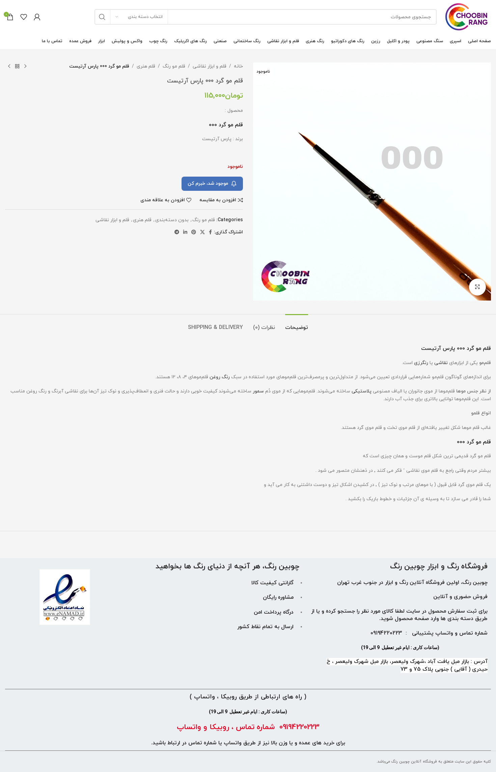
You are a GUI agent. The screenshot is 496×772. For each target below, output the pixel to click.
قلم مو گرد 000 (474, 442)
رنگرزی (421, 363)
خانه (238, 66)
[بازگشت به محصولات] (17, 66)
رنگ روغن (220, 377)
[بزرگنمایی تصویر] (477, 287)
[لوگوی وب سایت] (467, 16)
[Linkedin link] (185, 232)
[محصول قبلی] (25, 66)
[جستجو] (102, 17)
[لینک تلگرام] (176, 232)
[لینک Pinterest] (193, 232)
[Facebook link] (210, 232)
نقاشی (441, 363)
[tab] (296, 324)
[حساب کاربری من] (37, 17)
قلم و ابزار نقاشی (209, 66)
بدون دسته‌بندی (172, 220)
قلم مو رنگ (174, 66)
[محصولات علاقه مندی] (23, 17)
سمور (258, 391)
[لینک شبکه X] (202, 232)
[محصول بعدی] (9, 66)
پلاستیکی (361, 391)
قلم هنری (146, 66)
